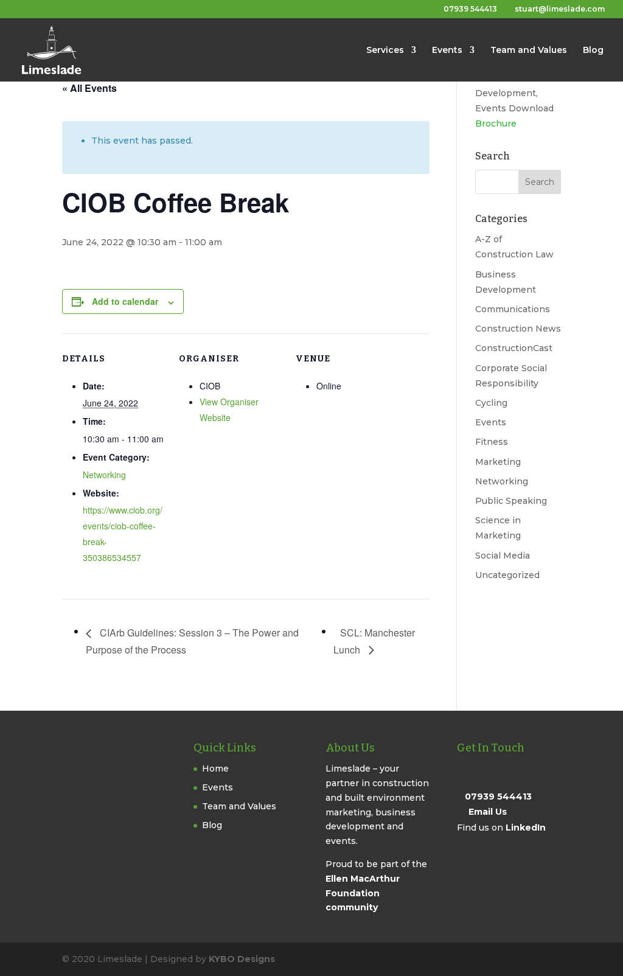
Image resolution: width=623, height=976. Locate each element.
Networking (104, 475)
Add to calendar (125, 301)
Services (385, 50)
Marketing (498, 461)
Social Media (502, 555)
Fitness (491, 441)
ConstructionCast (513, 348)
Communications (512, 309)
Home (215, 768)
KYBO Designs (242, 958)
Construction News (518, 328)
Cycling (491, 402)
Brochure (496, 123)
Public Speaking (511, 500)
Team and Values (528, 50)
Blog (593, 50)
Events (447, 50)
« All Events (89, 88)
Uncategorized (507, 575)
